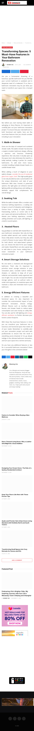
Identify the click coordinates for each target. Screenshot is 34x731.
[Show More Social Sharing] (30, 71)
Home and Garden (7, 47)
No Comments (27, 64)
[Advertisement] (17, 24)
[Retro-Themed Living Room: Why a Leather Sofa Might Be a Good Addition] (17, 431)
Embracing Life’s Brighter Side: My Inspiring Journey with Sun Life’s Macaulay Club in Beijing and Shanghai (16, 593)
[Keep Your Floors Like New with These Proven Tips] (17, 483)
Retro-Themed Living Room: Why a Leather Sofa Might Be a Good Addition (16, 442)
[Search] (31, 3)
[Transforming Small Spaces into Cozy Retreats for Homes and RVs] (17, 538)
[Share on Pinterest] (24, 71)
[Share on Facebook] (6, 71)
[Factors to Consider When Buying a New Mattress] (17, 404)
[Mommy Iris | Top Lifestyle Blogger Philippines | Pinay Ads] (17, 3)
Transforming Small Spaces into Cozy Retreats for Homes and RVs (14, 550)
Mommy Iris (10, 64)
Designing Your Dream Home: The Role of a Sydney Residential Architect (16, 469)
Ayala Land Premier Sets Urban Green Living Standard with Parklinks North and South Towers (17, 523)
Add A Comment (17, 560)
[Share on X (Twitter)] (15, 71)
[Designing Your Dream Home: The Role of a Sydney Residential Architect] (17, 457)
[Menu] (3, 3)
